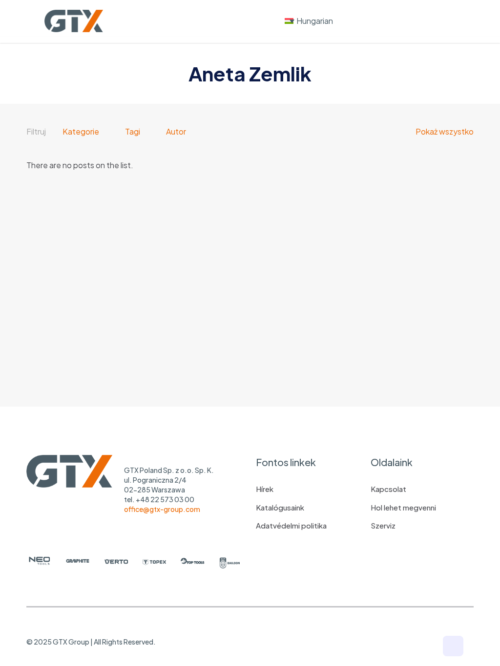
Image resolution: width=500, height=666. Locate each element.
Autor (176, 131)
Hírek (264, 488)
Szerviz (383, 525)
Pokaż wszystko (445, 131)
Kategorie (80, 131)
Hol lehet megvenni (403, 507)
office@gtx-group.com (162, 509)
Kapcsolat (388, 488)
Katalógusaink (280, 507)
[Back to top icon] (453, 646)
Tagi (132, 131)
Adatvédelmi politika (291, 525)
